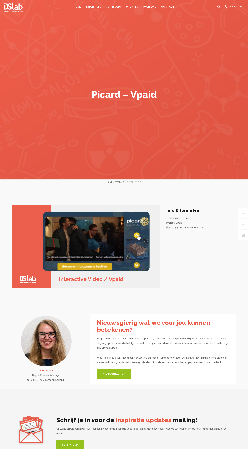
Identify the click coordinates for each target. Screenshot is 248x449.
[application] (86, 246)
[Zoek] (216, 6)
